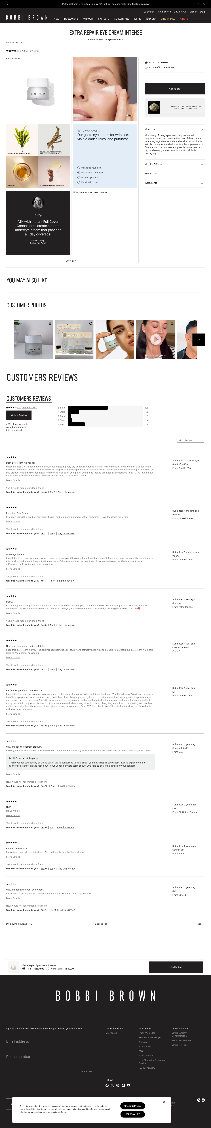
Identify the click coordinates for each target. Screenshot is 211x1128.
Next (200, 923)
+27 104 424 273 (147, 1067)
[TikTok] (123, 1085)
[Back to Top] (201, 849)
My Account (112, 1032)
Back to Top (101, 923)
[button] (151, 18)
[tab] (29, 398)
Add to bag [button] (175, 88)
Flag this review (66, 492)
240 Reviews (31, 50)
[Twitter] (112, 1085)
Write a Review (19, 415)
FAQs (141, 1051)
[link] (202, 11)
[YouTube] (128, 1085)
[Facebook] (107, 1085)
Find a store (164, 11)
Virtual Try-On (179, 1044)
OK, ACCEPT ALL (132, 1106)
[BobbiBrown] (26, 17)
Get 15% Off (180, 11)
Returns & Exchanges (150, 1037)
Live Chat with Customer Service (152, 1062)
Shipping (143, 1041)
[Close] (164, 1102)
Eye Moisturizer (14, 43)
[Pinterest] (117, 1085)
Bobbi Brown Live (181, 1040)
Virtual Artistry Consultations (179, 1034)
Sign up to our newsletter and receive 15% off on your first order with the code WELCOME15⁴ (105, 3)
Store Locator (146, 1055)
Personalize (133, 1114)
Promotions (145, 1046)
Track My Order (147, 1032)
